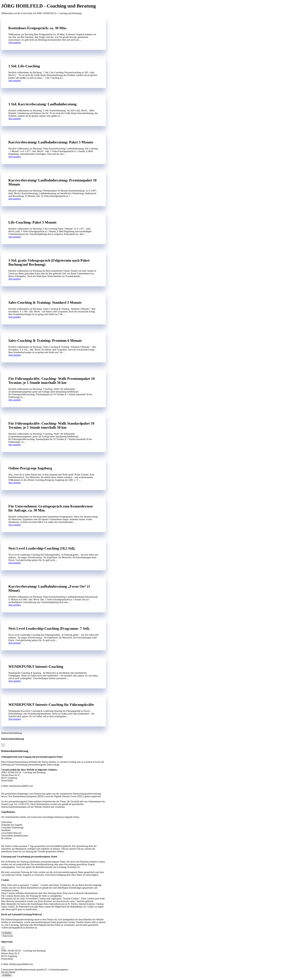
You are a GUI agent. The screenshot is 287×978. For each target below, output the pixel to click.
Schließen (6, 933)
